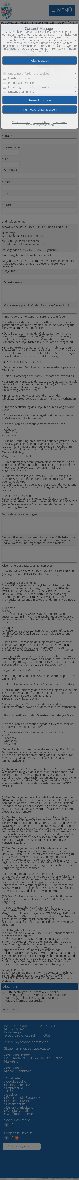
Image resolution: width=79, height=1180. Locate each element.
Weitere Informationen (39, 125)
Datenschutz (42, 122)
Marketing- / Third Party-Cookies (28, 87)
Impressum (60, 122)
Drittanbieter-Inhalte (21, 91)
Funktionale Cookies (21, 78)
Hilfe (45, 51)
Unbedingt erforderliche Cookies (28, 74)
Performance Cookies (21, 83)
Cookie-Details (21, 122)
